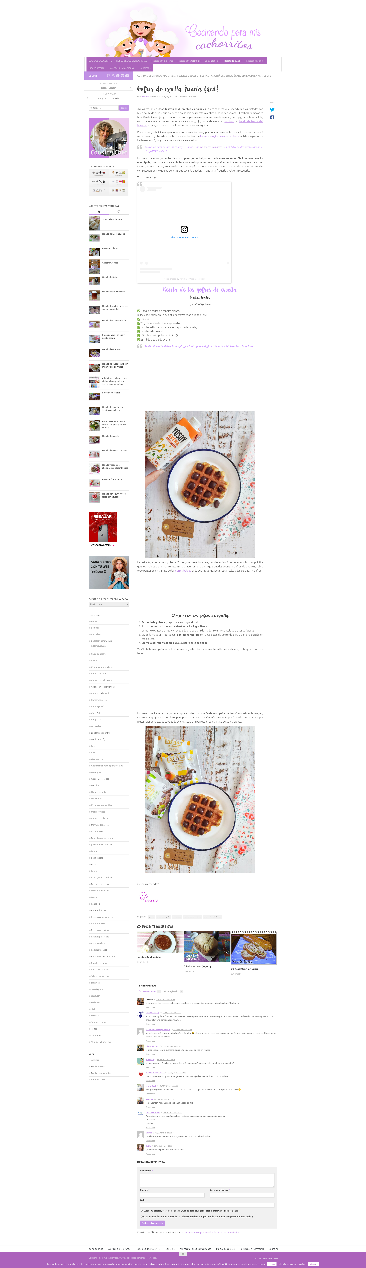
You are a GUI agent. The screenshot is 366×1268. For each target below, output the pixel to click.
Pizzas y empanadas (100, 890)
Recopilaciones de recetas (103, 956)
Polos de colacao (110, 248)
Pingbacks (174, 991)
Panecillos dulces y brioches (104, 838)
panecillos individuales (101, 844)
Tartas (94, 1029)
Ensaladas (96, 726)
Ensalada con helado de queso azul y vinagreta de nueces (114, 424)
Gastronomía (97, 759)
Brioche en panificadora (197, 966)
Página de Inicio (95, 1249)
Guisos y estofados (100, 779)
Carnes (94, 660)
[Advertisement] (200, 378)
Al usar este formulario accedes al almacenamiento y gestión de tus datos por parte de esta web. (198, 1216)
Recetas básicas (98, 910)
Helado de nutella (110, 436)
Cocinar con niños (99, 673)
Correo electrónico (220, 1190)
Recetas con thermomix (189, 60)
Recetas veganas (99, 950)
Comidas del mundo (149, 75)
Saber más (313, 1264)
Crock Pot (95, 713)
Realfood (95, 904)
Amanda (149, 1099)
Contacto (144, 68)
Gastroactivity (152, 1013)
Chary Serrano (152, 1046)
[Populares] (99, 212)
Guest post (96, 772)
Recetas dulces (187, 75)
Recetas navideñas (100, 930)
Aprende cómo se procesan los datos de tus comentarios (210, 1232)
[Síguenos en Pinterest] (122, 75)
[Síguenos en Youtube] (127, 75)
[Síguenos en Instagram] (108, 75)
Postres (169, 75)
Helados (95, 785)
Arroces (95, 621)
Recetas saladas (99, 943)
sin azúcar (233, 75)
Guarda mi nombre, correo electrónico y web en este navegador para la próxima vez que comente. (191, 1211)
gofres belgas (183, 570)
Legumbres (96, 798)
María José (151, 1086)
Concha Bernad (153, 1112)
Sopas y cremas (98, 1022)
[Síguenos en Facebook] (118, 75)
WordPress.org (98, 1079)
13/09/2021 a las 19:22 (163, 1146)
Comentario (146, 1170)
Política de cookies (225, 1249)
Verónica (146, 96)
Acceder (95, 1060)
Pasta (94, 864)
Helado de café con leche (114, 320)
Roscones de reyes (100, 969)
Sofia (148, 1146)
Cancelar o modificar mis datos (292, 1264)
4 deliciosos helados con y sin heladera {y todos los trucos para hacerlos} (114, 381)
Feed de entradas (99, 1066)
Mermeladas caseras (101, 825)
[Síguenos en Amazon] (113, 75)
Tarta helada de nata (112, 219)
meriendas (177, 917)
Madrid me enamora (155, 1073)
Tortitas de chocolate (149, 957)
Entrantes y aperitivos (101, 733)
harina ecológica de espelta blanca (219, 136)
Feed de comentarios (101, 1073)
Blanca (149, 1133)
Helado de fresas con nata (114, 450)
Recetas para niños (211, 75)
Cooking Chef (97, 706)
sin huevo (95, 1002)
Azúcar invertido (110, 262)
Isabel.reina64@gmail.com (158, 1030)
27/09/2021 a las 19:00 (165, 1000)
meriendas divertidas (192, 917)
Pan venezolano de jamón (245, 969)
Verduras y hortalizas (101, 1042)
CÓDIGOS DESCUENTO (100, 60)
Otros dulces (97, 831)
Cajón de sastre (98, 654)
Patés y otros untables (101, 877)
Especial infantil (96, 68)
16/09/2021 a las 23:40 (166, 1060)
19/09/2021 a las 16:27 (182, 1030)
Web (142, 1200)
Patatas (95, 871)
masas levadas (98, 811)
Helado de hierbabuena (113, 234)
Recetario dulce (232, 60)
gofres (151, 917)
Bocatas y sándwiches (101, 641)
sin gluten (95, 996)
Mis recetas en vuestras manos (195, 1249)
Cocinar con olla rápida (102, 680)
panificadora (97, 858)
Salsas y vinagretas (100, 976)
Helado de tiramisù (111, 349)
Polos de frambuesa (112, 479)
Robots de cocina (99, 963)
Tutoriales (96, 1035)
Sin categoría (97, 989)
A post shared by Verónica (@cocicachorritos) (184, 279)
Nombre (144, 1190)
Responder (150, 1007)
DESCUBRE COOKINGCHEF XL (131, 60)
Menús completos (99, 818)
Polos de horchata (111, 392)
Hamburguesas (100, 646)
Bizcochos (96, 634)
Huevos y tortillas (99, 792)
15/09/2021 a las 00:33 (168, 1086)
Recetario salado (254, 60)
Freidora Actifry (98, 739)
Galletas (95, 752)
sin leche (265, 75)
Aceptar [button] (272, 1264)
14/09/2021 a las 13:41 (172, 1112)
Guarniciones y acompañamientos (107, 765)
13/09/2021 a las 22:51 (164, 1133)
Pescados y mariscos (101, 884)
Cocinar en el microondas (103, 687)
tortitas (229, 121)
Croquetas (96, 719)
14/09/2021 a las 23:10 (166, 1099)
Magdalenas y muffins (101, 805)
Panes (94, 851)
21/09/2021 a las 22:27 (172, 1013)
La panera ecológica (211, 147)
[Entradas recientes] (119, 212)
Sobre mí (273, 1249)
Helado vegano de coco (113, 291)
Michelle (150, 1060)
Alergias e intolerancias (122, 68)
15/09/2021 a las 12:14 (177, 1073)
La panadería (211, 60)
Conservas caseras (100, 700)
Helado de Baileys (110, 277)
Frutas (94, 746)
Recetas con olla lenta (162, 60)
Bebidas (95, 627)
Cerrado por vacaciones (102, 667)
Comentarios (151, 991)
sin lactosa (249, 75)
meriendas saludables (212, 917)
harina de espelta (163, 917)
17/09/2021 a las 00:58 (171, 1046)
